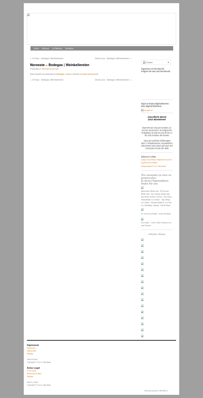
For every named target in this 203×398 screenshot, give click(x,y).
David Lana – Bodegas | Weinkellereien (113, 58)
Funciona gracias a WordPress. (156, 390)
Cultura (68, 74)
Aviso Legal (31, 370)
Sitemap (30, 353)
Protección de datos (34, 373)
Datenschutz (31, 350)
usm (57, 68)
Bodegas (60, 74)
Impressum (31, 348)
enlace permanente (90, 74)
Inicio (36, 48)
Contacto (69, 48)
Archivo (45, 48)
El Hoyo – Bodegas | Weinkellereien (47, 58)
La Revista (57, 48)
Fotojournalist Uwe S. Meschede (153, 166)
